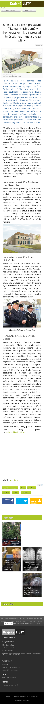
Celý (22, 488)
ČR (2, 618)
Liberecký (11, 621)
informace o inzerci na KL (10, 685)
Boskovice (25, 492)
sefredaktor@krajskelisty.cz (11, 667)
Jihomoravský (8, 623)
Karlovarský (38, 618)
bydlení (31, 488)
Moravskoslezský (28, 623)
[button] (11, 10)
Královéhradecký (20, 621)
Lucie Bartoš (13, 480)
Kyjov (15, 492)
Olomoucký (18, 623)
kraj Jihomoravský (10, 488)
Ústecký (3, 621)
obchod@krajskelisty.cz (9, 677)
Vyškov (6, 492)
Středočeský (14, 618)
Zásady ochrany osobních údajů (16, 696)
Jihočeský (22, 618)
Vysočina (39, 621)
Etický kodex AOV (32, 696)
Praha (6, 618)
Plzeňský (30, 618)
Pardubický (31, 621)
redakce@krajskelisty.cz (16, 432)
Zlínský (38, 623)
